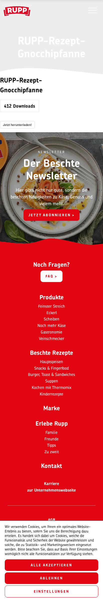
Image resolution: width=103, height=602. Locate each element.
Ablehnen (51, 578)
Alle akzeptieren (51, 565)
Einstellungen (51, 591)
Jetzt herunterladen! (17, 124)
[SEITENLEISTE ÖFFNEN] (92, 10)
